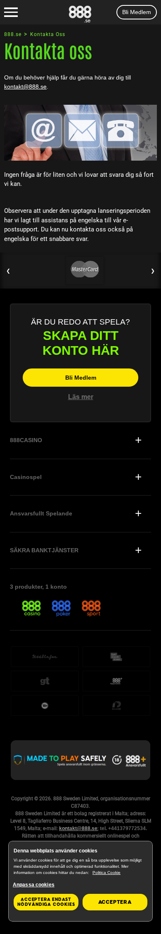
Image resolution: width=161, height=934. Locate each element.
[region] (80, 881)
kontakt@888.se (25, 86)
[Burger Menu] (11, 12)
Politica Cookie (106, 872)
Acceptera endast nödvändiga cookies (46, 902)
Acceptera (115, 902)
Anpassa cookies (33, 885)
